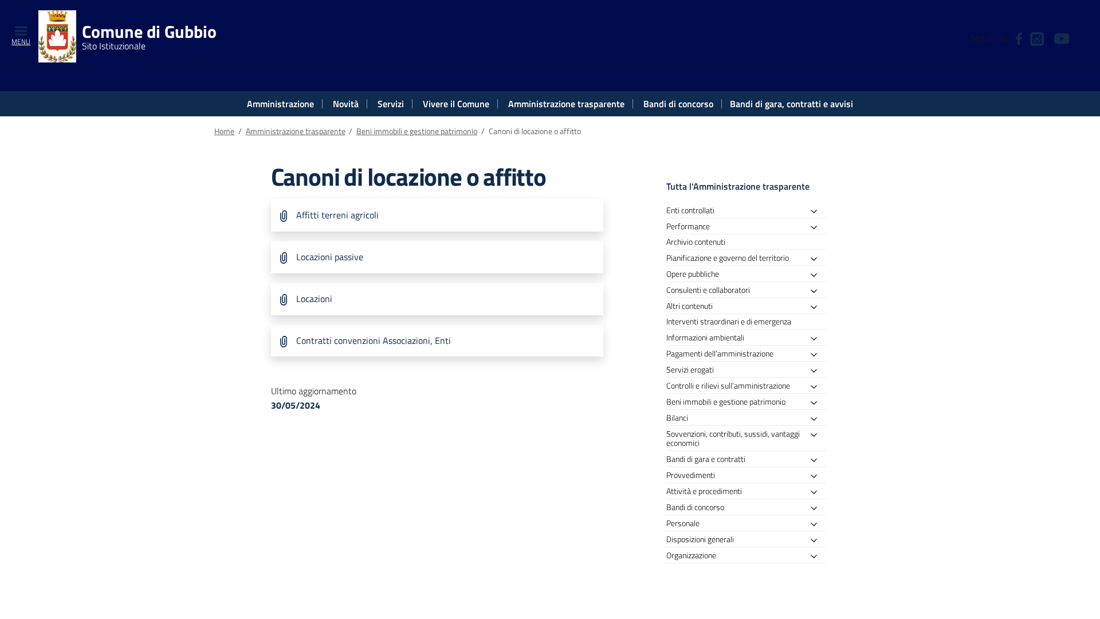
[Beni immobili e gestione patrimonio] (817, 403)
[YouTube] (1061, 38)
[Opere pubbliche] (817, 275)
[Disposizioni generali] (817, 541)
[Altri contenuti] (817, 307)
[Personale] (817, 525)
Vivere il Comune (456, 103)
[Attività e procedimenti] (817, 493)
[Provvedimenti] (817, 477)
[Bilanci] (817, 419)
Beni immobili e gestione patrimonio (416, 131)
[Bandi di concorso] (817, 509)
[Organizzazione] (817, 557)
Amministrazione (280, 103)
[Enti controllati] (817, 212)
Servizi (391, 103)
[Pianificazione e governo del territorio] (817, 259)
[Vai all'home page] (57, 35)
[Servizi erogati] (817, 371)
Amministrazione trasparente (566, 103)
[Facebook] (1019, 38)
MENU (20, 41)
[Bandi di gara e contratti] (817, 461)
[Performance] (817, 228)
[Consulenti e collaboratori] (817, 291)
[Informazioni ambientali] (817, 339)
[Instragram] (1037, 38)
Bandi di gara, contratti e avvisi (791, 103)
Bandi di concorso (678, 103)
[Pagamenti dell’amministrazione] (817, 355)
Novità (346, 103)
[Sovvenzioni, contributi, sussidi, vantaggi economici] (817, 435)
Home (224, 131)
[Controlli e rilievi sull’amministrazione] (817, 387)
